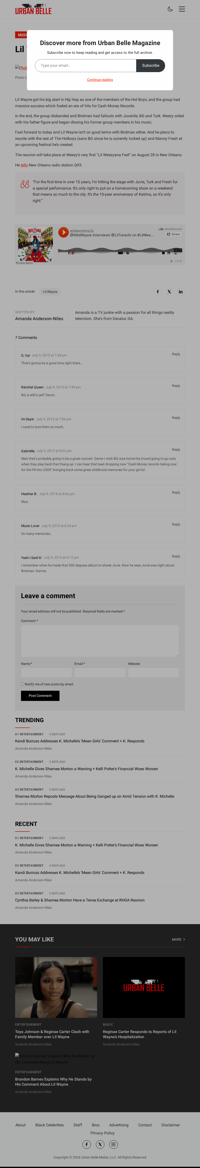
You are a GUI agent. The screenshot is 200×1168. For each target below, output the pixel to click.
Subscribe (150, 65)
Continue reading (100, 80)
